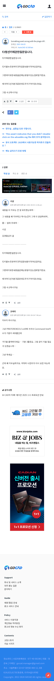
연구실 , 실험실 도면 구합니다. (19, 128)
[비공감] (11, 101)
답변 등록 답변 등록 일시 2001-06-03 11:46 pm (26, 205)
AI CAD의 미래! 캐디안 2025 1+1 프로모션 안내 (22, 395)
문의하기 (8, 589)
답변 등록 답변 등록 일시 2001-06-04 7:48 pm (25, 315)
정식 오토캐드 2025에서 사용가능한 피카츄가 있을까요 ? (26, 144)
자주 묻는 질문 (10, 585)
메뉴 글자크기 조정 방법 (16, 150)
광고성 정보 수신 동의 (13, 626)
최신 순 (15, 173)
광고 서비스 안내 (11, 606)
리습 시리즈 (9, 643)
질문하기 (48, 16)
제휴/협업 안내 (10, 602)
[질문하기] (48, 675)
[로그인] (49, 6)
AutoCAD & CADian (25, 48)
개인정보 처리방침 (12, 623)
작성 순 (7, 173)
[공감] (4, 101)
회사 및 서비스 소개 (12, 582)
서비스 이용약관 (11, 619)
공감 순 (24, 173)
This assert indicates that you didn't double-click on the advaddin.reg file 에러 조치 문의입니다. (26, 135)
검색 (6, 16)
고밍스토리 (9, 640)
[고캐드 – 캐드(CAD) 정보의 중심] (26, 6)
